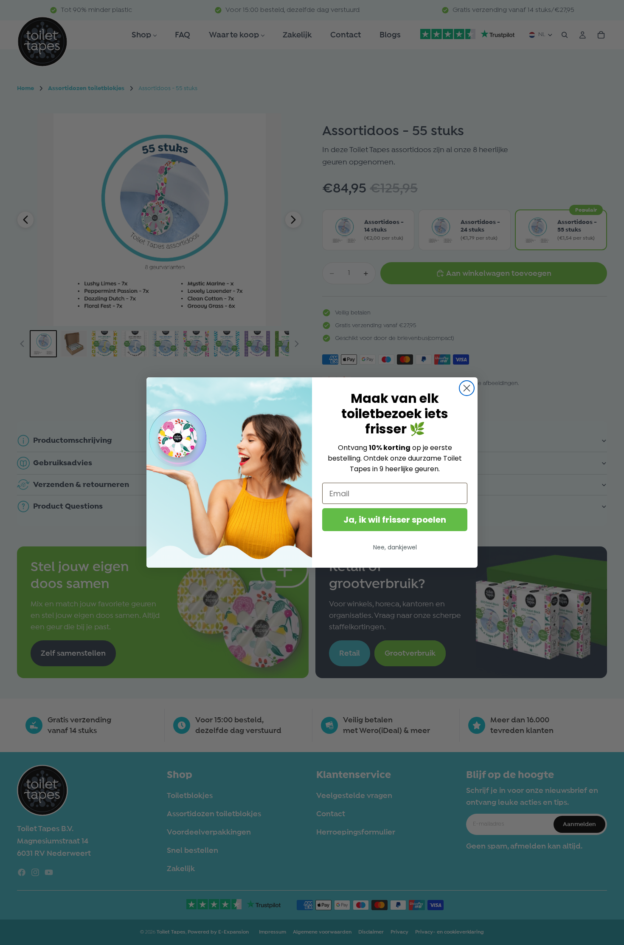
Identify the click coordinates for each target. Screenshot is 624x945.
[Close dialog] (466, 388)
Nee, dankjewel (395, 547)
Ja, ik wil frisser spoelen (394, 520)
